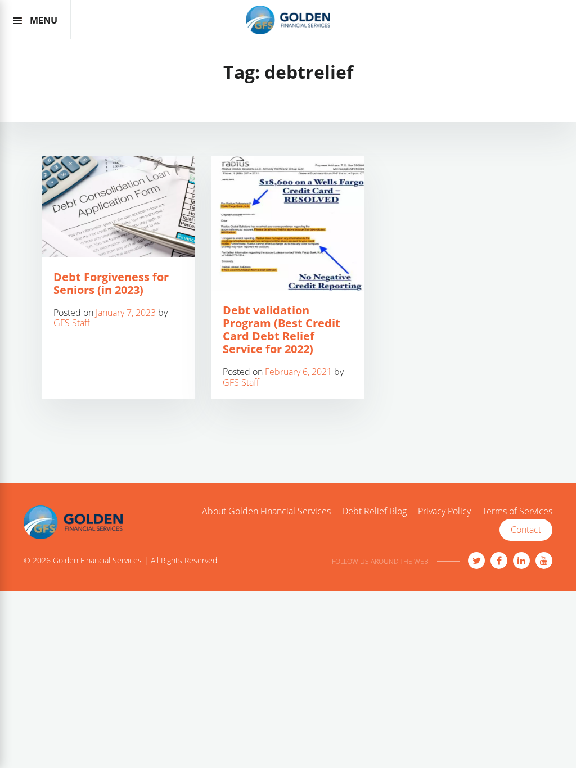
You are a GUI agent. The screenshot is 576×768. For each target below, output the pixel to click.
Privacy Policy (444, 511)
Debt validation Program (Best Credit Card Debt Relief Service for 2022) (281, 329)
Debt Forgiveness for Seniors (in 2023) (111, 283)
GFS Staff (71, 323)
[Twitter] (476, 560)
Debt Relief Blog (374, 511)
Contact (526, 529)
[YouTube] (544, 560)
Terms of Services (517, 511)
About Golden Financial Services (266, 511)
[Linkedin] (521, 560)
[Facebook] (498, 560)
